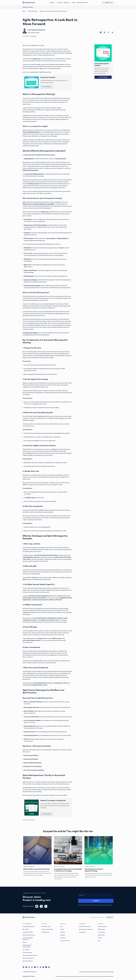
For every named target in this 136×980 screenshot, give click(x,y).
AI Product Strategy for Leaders (30, 955)
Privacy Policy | (94, 971)
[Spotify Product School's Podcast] (43, 967)
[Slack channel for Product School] (23, 967)
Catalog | (57, 976)
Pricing (74, 2)
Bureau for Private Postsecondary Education (104, 976)
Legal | (81, 971)
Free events (63, 937)
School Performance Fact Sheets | (65, 976)
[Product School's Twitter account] (38, 967)
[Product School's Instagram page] (29, 967)
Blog (61, 926)
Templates (62, 932)
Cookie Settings (109, 971)
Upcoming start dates (28, 961)
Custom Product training (47, 929)
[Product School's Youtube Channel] (35, 967)
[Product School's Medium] (40, 967)
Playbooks (62, 935)
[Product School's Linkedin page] (26, 967)
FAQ (99, 940)
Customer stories (45, 932)
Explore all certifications (28, 958)
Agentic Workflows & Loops (29, 935)
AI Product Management (28, 926)
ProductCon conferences (84, 926)
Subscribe (96, 901)
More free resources (65, 940)
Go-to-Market (26, 949)
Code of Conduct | (87, 971)
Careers (100, 937)
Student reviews (101, 929)
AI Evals (24, 942)
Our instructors (101, 932)
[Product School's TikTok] (32, 967)
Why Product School (82, 2)
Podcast (62, 929)
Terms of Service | (102, 971)
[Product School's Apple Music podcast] (46, 967)
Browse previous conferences (86, 929)
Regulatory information (29, 976)
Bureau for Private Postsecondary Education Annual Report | (84, 976)
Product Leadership (27, 952)
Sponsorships (82, 932)
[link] (107, 2)
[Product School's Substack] (49, 967)
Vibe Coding (25, 929)
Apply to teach (101, 935)
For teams (59, 2)
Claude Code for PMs (28, 932)
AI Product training (46, 926)
